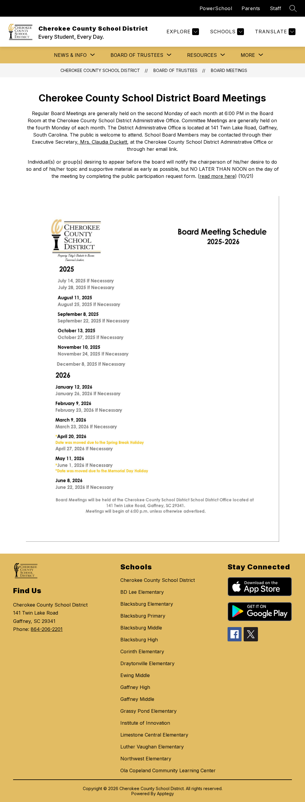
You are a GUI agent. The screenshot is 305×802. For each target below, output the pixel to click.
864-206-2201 (47, 629)
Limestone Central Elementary (154, 735)
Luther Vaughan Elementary (152, 747)
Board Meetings (229, 70)
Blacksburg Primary (142, 616)
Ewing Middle (135, 675)
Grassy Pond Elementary (148, 711)
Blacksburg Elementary (146, 604)
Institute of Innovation (145, 723)
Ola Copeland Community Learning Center (168, 770)
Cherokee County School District (100, 70)
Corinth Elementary (142, 651)
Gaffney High (135, 687)
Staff (275, 8)
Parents (251, 8)
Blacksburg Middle (141, 628)
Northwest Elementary (145, 759)
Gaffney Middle (137, 699)
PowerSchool (216, 8)
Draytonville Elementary (147, 663)
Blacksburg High (139, 640)
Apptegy (165, 793)
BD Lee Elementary (142, 592)
